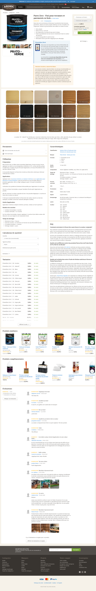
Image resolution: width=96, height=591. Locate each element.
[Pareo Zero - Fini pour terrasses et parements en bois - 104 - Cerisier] (69, 97)
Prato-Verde (56, 18)
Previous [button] (3, 46)
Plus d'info (61, 4)
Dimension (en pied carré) (9, 247)
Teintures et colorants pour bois (68, 152)
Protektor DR (55, 347)
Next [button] (31, 46)
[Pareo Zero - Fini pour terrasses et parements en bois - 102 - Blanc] (40, 97)
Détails (85, 29)
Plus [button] (83, 7)
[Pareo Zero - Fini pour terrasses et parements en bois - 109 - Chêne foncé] (55, 111)
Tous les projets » (45, 571)
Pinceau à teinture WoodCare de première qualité (42, 376)
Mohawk (23, 569)
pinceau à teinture (16, 179)
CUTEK (23, 565)
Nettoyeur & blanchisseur (9, 375)
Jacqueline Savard (36, 420)
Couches (5, 236)
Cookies (54, 583)
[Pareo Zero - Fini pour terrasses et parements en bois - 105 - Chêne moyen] (83, 97)
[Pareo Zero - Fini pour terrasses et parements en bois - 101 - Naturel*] (26, 97)
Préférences (63, 567)
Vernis (3, 567)
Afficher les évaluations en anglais (36, 541)
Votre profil (62, 569)
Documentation (66, 7)
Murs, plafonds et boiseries (47, 564)
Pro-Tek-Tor (67, 247)
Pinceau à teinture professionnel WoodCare (25, 376)
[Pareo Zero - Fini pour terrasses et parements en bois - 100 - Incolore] (12, 97)
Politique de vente (38, 583)
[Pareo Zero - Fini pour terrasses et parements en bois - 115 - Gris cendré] (55, 125)
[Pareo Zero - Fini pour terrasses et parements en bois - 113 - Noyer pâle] (26, 125)
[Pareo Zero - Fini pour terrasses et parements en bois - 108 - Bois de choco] (40, 111)
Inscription (76, 550)
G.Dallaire (34, 429)
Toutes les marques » (26, 571)
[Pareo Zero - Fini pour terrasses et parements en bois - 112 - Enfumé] (12, 125)
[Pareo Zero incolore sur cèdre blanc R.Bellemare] (22, 46)
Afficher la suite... (23, 324)
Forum (80, 565)
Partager (84, 41)
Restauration (5, 564)
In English (59, 583)
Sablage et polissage (7, 569)
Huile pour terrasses (24, 347)
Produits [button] (20, 7)
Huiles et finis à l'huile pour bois (68, 150)
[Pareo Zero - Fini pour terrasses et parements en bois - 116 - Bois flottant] (69, 125)
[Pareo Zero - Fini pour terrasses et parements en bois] (17, 28)
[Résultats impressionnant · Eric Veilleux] (36, 484)
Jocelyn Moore (35, 463)
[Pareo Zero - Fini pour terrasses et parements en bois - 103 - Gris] (55, 97)
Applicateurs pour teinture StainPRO (75, 376)
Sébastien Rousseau (37, 440)
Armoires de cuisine (46, 565)
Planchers (43, 562)
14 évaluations (47, 21)
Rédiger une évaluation (10, 398)
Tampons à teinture (57, 375)
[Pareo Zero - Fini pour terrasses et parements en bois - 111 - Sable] (83, 111)
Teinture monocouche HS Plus (75, 347)
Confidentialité (47, 583)
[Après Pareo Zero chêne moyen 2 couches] (5, 46)
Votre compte (63, 560)
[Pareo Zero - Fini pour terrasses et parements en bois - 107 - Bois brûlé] (26, 111)
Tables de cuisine (45, 569)
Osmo (22, 560)
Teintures (4, 562)
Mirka (22, 567)
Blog (80, 564)
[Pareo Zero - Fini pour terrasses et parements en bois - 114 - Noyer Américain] (40, 125)
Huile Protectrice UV (41, 347)
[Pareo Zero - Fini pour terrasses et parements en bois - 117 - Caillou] (83, 125)
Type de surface (7, 242)
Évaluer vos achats (64, 565)
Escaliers (43, 567)
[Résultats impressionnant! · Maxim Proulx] (36, 528)
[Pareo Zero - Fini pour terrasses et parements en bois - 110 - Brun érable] (69, 111)
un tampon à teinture (27, 179)
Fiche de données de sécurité (11, 150)
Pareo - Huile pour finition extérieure (9, 347)
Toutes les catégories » (8, 571)
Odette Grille (35, 495)
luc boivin (34, 402)
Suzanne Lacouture (36, 454)
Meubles (43, 560)
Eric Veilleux (35, 472)
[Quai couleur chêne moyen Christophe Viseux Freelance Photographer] (18, 46)
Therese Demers (36, 411)
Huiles (3, 560)
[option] (5, 46)
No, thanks (73, 1)
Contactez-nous (83, 567)
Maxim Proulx (35, 511)
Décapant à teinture (90, 375)
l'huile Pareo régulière (62, 275)
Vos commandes (64, 562)
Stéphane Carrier (36, 393)
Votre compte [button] (75, 7)
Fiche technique (8, 153)
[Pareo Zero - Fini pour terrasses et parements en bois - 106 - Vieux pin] (12, 111)
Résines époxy (5, 565)
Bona (22, 562)
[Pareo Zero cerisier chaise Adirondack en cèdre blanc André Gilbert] (9, 46)
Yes (68, 1)
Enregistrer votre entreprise (67, 564)
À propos (81, 560)
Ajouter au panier (84, 32)
